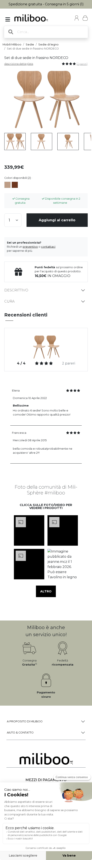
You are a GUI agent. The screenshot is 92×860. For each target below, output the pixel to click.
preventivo (30, 246)
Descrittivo (16, 290)
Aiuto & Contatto (20, 732)
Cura (9, 301)
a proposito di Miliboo (25, 721)
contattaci (48, 246)
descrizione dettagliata (18, 63)
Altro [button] (46, 591)
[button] (29, 530)
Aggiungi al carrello (57, 220)
